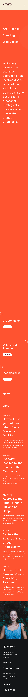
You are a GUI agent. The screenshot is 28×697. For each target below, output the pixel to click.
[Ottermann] (8, 5)
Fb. (5, 689)
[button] (24, 5)
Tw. (10, 689)
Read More (7, 326)
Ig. (14, 689)
